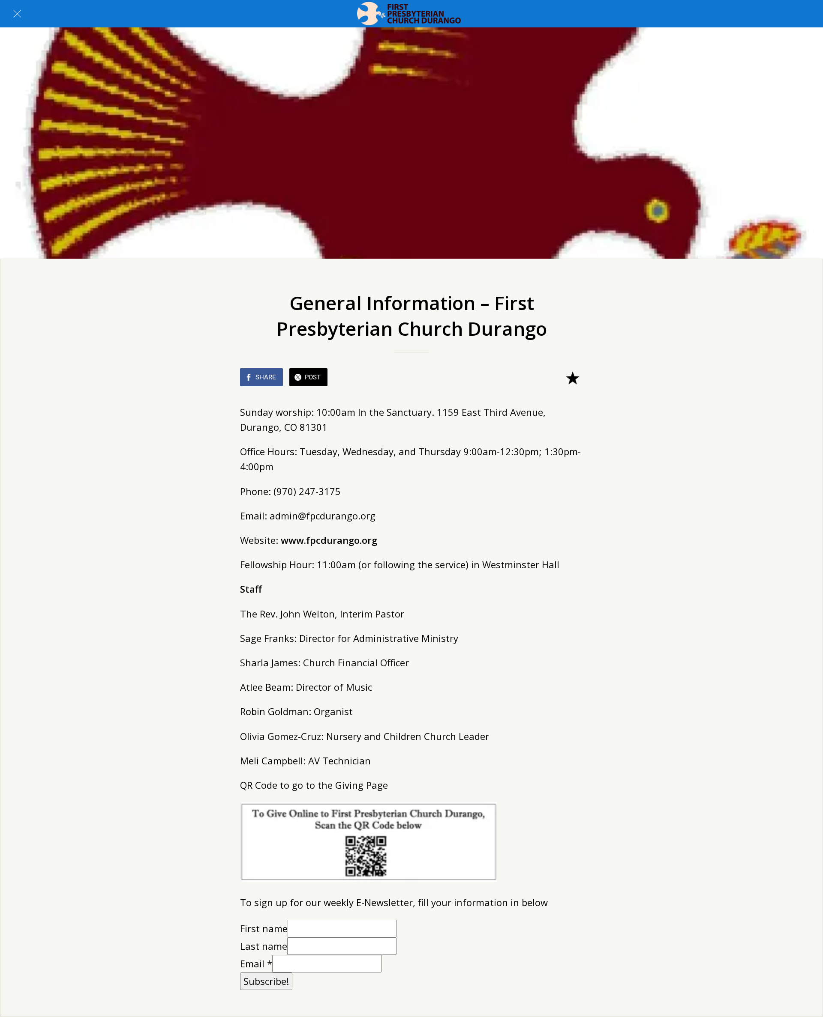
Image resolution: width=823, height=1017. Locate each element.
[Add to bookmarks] (572, 378)
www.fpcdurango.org (330, 540)
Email (256, 963)
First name (264, 928)
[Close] (17, 14)
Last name (263, 945)
